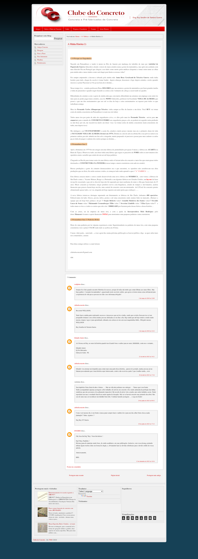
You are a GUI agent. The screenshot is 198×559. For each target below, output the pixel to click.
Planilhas (40, 60)
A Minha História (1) (77, 44)
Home (77, 36)
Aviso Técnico (104, 29)
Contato (93, 29)
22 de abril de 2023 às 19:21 (146, 356)
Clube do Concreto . (39, 540)
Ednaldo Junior (79, 338)
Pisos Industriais (42, 56)
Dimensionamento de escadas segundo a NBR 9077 (61, 494)
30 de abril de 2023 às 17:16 (146, 375)
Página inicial (115, 475)
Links (67, 29)
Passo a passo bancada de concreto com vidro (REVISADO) (61, 509)
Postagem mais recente (76, 475)
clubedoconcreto (79, 305)
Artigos (38, 29)
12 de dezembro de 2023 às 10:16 (145, 461)
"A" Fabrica (84, 36)
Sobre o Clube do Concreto (52, 29)
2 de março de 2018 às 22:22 (146, 331)
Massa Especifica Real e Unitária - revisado (62, 524)
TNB (50, 540)
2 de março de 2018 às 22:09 (146, 298)
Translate (89, 496)
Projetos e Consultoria (80, 29)
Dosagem (40, 50)
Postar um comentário (74, 467)
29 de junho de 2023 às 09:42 (146, 400)
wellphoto (77, 284)
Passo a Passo (41, 53)
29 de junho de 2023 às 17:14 (146, 424)
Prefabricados (41, 63)
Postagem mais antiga (154, 475)
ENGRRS (77, 431)
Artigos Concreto (42, 47)
